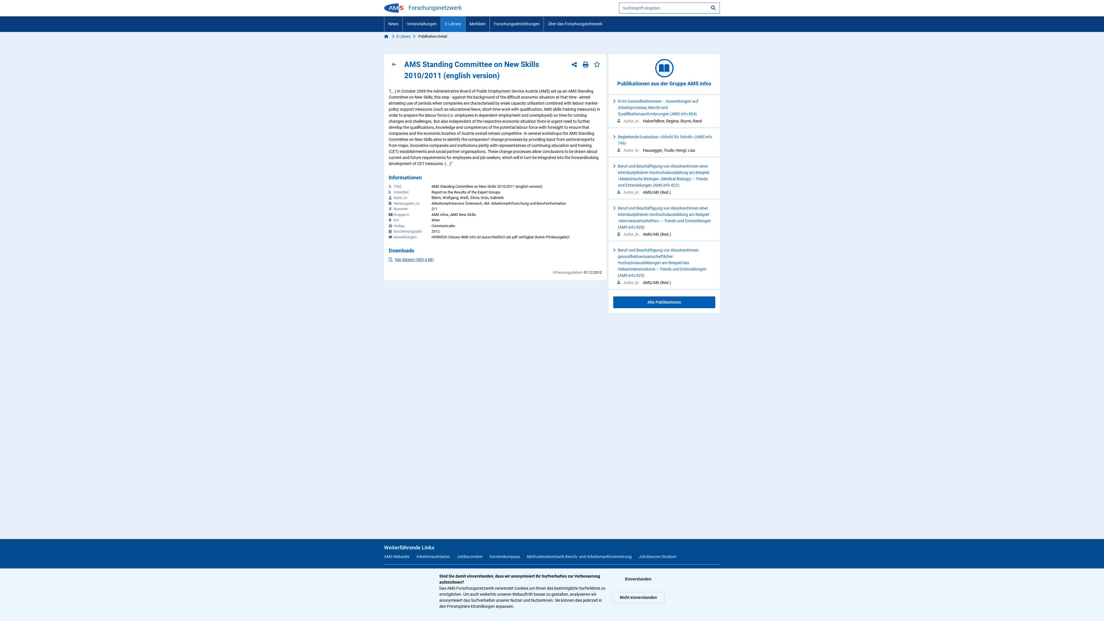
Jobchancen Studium (657, 556)
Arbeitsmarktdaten (433, 556)
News (393, 24)
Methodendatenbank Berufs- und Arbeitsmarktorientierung (579, 556)
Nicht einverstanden (638, 597)
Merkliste (477, 24)
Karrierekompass (505, 556)
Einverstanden (638, 579)
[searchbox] (669, 8)
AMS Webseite (396, 556)
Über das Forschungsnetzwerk (575, 24)
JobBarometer (470, 556)
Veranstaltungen (422, 24)
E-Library (453, 24)
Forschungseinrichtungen (517, 24)
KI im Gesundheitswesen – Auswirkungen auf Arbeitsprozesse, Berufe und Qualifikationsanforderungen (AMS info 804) (658, 107)
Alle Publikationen (664, 302)
